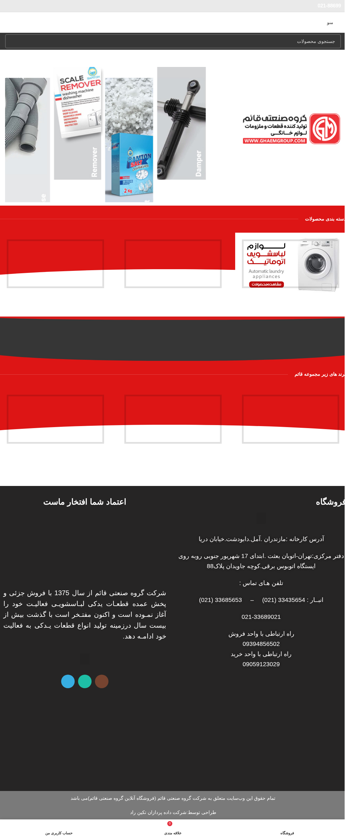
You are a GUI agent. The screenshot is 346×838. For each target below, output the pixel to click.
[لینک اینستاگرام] (101, 681)
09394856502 (261, 644)
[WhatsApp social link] (85, 681)
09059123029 (261, 664)
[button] (334, 135)
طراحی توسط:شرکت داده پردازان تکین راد (173, 812)
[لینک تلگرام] (68, 681)
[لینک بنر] (290, 264)
